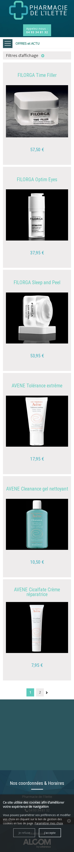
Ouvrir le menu (7, 43)
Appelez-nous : (37, 30)
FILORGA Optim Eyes (37, 179)
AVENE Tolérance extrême (37, 385)
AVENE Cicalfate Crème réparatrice (37, 592)
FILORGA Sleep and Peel (37, 282)
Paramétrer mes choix (49, 823)
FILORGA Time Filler (37, 75)
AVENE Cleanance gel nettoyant (37, 489)
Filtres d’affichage (22, 55)
